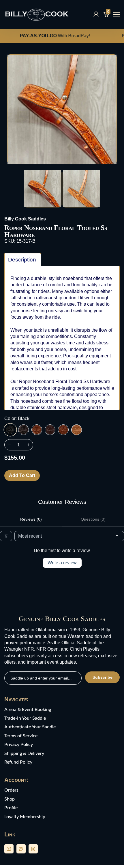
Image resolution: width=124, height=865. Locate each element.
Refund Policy (18, 762)
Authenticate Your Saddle (30, 727)
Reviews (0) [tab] (31, 519)
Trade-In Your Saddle (25, 718)
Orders (11, 790)
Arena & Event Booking (27, 709)
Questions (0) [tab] (93, 519)
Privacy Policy (18, 744)
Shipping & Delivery (24, 753)
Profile (11, 807)
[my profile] (96, 14)
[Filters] (6, 536)
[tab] (22, 259)
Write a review (62, 562)
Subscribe (102, 677)
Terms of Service (20, 736)
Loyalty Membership (24, 816)
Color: (16, 418)
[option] (62, 109)
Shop (9, 799)
